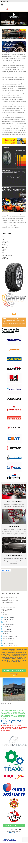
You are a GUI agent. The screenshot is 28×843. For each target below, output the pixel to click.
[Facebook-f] (8, 829)
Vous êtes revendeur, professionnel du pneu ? (14, 650)
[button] (2, 4)
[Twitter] (12, 829)
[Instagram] (16, 829)
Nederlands (6, 1)
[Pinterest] (20, 829)
